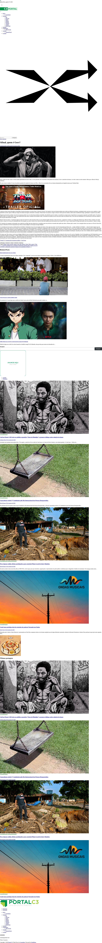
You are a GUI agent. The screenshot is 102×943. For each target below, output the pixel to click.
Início (4, 13)
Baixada (7, 18)
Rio (6, 17)
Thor (36, 244)
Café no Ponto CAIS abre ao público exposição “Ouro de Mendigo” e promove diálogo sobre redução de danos (31, 437)
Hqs (21, 244)
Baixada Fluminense (7, 561)
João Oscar (2, 629)
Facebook (5, 910)
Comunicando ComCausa (5, 145)
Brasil (7, 19)
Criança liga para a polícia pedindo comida (8, 297)
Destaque (5, 434)
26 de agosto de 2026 (11, 440)
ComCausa (23, 240)
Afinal (4, 244)
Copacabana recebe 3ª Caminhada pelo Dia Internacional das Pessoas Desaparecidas (24, 500)
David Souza (3, 503)
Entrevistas (8, 26)
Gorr (18, 244)
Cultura (7, 24)
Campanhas (5, 28)
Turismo (7, 23)
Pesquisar (2, 346)
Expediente (8, 14)
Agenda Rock (9, 32)
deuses (15, 244)
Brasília (7, 22)
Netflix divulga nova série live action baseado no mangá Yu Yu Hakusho (14, 341)
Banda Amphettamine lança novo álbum (8, 252)
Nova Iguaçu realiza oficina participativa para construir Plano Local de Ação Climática (25, 564)
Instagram (5, 908)
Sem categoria (3, 139)
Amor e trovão (10, 244)
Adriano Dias (3, 440)
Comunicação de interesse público (12, 240)
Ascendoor (22, 942)
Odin (30, 244)
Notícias (4, 16)
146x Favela (8, 29)
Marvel (23, 244)
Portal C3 (2, 240)
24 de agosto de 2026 (10, 629)
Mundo (7, 21)
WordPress (33, 942)
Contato (4, 33)
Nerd (27, 244)
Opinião (4, 27)
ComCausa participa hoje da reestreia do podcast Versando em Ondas (20, 627)
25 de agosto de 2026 (10, 503)
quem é (32, 244)
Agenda (4, 31)
